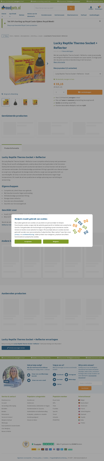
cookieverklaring (28, 234)
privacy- (17, 234)
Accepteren (28, 242)
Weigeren (56, 242)
